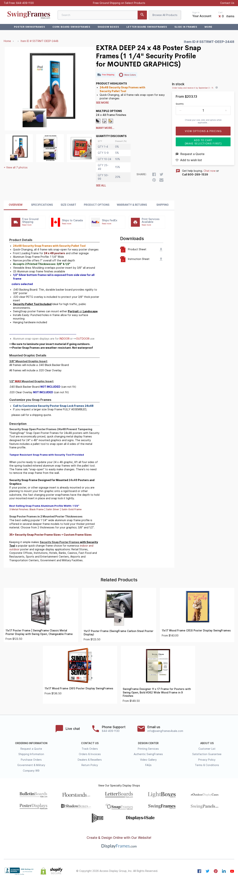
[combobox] (102, 15)
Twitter (207, 871)
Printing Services (148, 748)
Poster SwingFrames (29, 26)
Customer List (207, 748)
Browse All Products (164, 15)
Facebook (199, 871)
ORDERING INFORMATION (31, 743)
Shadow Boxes (108, 26)
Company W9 (31, 770)
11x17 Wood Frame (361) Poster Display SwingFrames (79, 688)
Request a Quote (31, 748)
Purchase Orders (31, 759)
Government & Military (31, 765)
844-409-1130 (25, 2)
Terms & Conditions (207, 765)
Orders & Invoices (90, 754)
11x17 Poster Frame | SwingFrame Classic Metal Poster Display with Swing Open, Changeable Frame (39, 632)
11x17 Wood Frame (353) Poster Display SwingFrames (196, 630)
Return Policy (89, 765)
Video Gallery (148, 759)
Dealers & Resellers (90, 759)
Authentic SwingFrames (148, 754)
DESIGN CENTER (148, 743)
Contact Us (227, 2)
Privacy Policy (207, 759)
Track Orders (90, 748)
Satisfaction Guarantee (206, 754)
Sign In (196, 12)
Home (7, 41)
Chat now (210, 170)
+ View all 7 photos (16, 167)
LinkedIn (224, 871)
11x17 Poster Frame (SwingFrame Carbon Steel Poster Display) (118, 633)
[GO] (142, 15)
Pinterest (215, 871)
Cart (220, 12)
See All (101, 185)
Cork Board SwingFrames (71, 26)
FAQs (148, 765)
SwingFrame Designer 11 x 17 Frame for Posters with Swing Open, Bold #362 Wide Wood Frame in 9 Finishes (157, 692)
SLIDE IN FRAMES (185, 26)
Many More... (105, 127)
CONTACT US (90, 743)
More (208, 26)
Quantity (180, 104)
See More (102, 102)
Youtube (232, 871)
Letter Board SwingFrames (146, 26)
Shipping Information (31, 754)
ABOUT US (207, 743)
